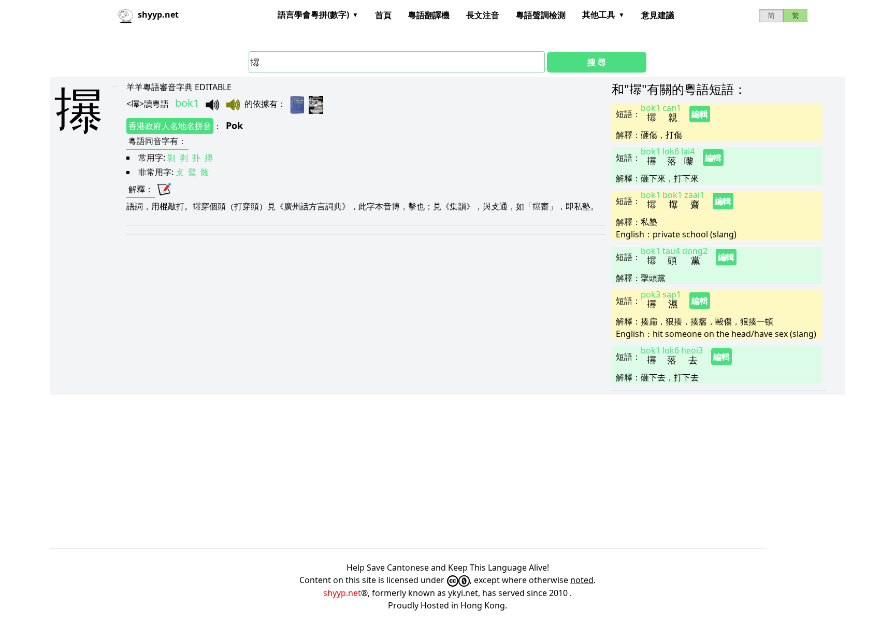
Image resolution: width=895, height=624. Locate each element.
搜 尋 (596, 62)
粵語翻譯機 (429, 15)
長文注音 (482, 15)
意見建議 (657, 15)
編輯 (699, 114)
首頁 (383, 15)
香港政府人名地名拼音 (169, 126)
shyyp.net (342, 593)
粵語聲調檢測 (541, 15)
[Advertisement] (360, 471)
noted (582, 580)
